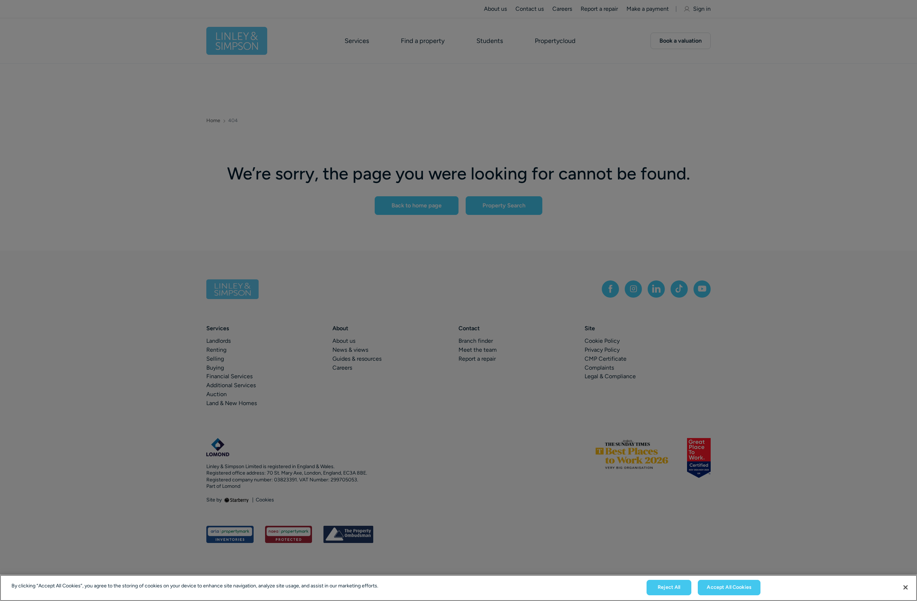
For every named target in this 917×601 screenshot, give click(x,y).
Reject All (669, 587)
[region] (458, 588)
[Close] (905, 587)
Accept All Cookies (729, 587)
